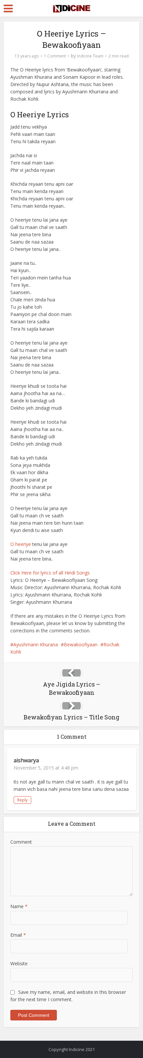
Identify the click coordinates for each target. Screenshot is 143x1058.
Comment (21, 842)
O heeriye (20, 544)
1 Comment (55, 55)
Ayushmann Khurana (35, 644)
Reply (22, 800)
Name (19, 906)
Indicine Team (90, 55)
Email (18, 935)
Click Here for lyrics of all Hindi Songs (50, 573)
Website (19, 963)
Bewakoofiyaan (80, 644)
